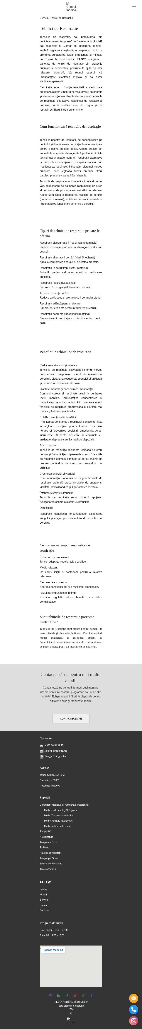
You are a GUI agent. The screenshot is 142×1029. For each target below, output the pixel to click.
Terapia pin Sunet (49, 858)
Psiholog (44, 847)
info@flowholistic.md (56, 750)
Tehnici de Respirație (51, 863)
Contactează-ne (71, 718)
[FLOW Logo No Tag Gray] (71, 1021)
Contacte (46, 738)
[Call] (133, 1009)
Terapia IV (45, 831)
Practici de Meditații (50, 852)
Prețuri (43, 905)
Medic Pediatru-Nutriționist (58, 820)
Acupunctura (46, 836)
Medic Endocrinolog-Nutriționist (60, 810)
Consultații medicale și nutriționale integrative (64, 804)
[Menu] (134, 6)
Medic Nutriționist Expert (57, 826)
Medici (43, 894)
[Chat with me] (133, 998)
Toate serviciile (48, 869)
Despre (43, 889)
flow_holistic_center (55, 756)
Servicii (44, 18)
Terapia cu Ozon (48, 842)
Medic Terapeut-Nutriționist (58, 815)
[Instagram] (133, 1020)
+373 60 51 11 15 (54, 745)
